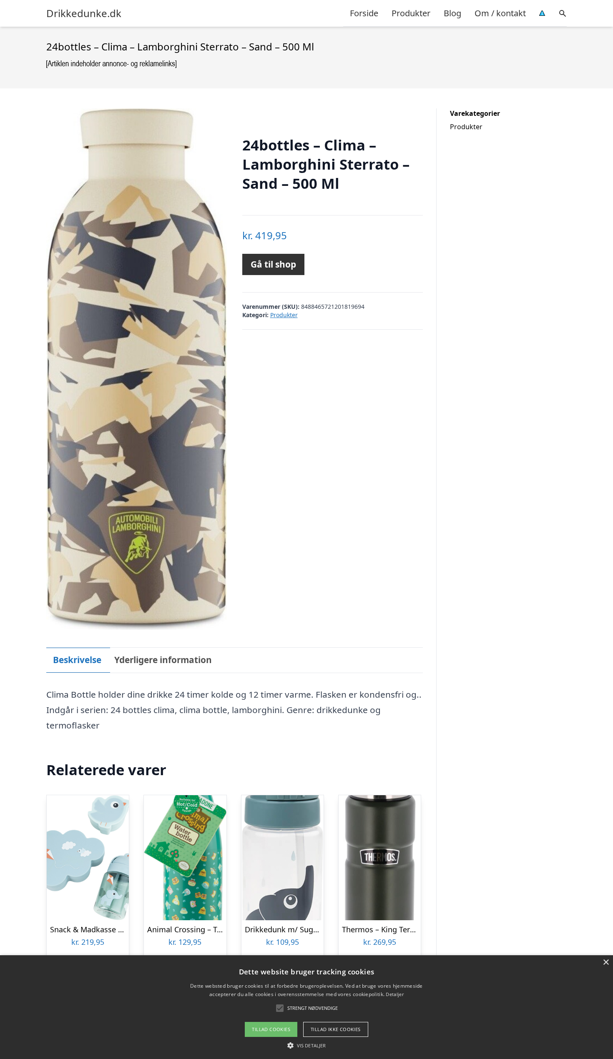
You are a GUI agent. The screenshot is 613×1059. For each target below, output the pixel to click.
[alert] (306, 1007)
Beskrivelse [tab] (77, 660)
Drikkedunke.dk (83, 13)
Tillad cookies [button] (271, 1029)
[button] (306, 1045)
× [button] (606, 962)
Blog (452, 13)
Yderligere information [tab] (163, 660)
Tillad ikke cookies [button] (336, 1029)
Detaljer (394, 994)
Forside (364, 13)
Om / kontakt (500, 13)
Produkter (411, 13)
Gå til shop (273, 264)
